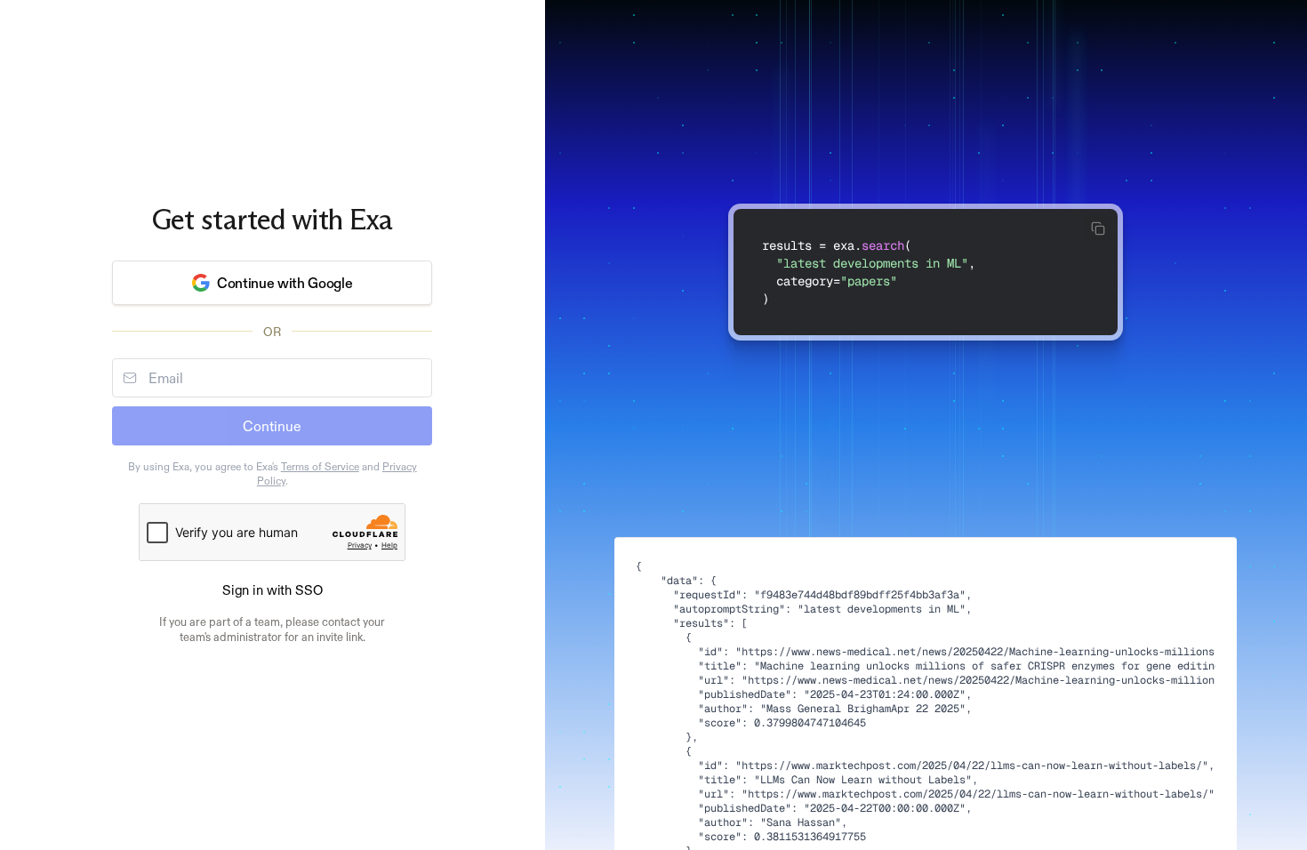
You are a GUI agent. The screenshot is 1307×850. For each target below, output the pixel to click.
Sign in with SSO (272, 590)
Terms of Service (320, 466)
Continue (272, 426)
